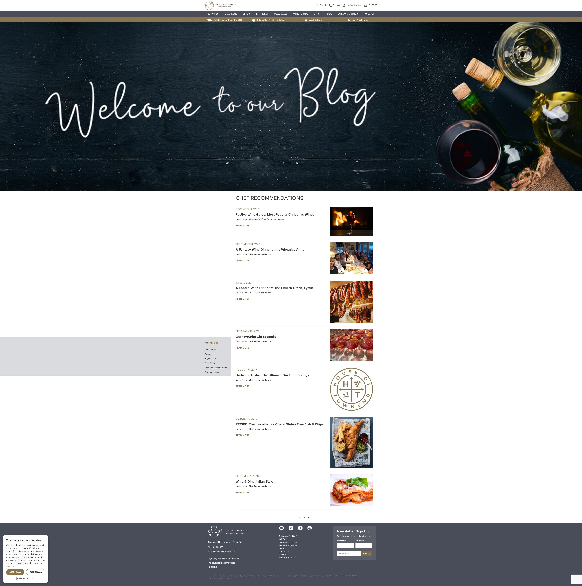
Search (323, 5)
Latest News (210, 349)
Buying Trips (210, 358)
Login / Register (353, 5)
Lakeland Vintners (348, 14)
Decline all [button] (36, 572)
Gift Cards (283, 539)
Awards (208, 354)
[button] (25, 578)
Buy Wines (213, 14)
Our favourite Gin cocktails (256, 337)
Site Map (283, 554)
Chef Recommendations (216, 367)
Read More (242, 225)
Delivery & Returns (288, 545)
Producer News (212, 372)
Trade (328, 14)
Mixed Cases (280, 14)
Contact (336, 5)
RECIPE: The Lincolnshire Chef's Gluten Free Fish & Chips (280, 424)
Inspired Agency (217, 578)
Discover (369, 14)
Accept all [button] (15, 572)
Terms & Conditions (288, 542)
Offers (247, 14)
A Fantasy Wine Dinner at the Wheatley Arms (270, 250)
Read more (11, 566)
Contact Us (284, 551)
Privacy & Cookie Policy (290, 536)
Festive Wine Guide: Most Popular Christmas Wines (275, 214)
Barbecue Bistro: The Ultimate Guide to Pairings (272, 375)
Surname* (359, 540)
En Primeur (262, 14)
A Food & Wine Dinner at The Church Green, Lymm (274, 288)
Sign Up (366, 553)
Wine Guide (210, 363)
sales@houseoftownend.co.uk (223, 551)
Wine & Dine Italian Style (254, 482)
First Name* (342, 540)
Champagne (230, 14)
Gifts (316, 14)
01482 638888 (216, 547)
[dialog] (25, 559)
